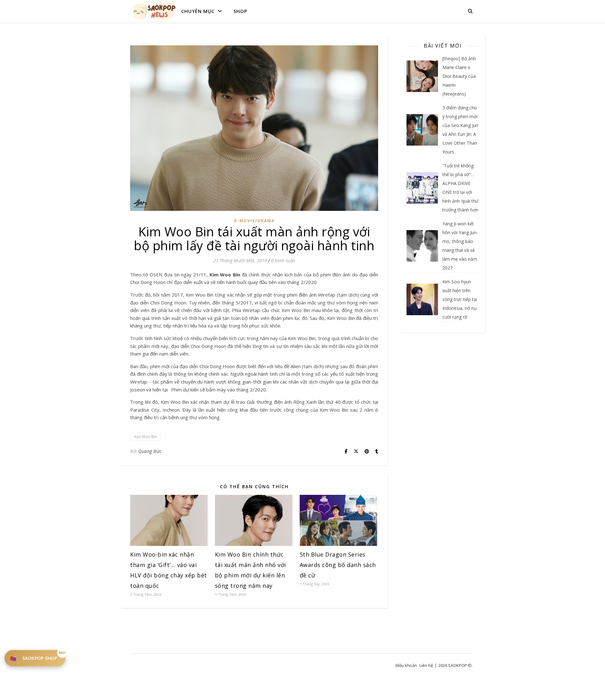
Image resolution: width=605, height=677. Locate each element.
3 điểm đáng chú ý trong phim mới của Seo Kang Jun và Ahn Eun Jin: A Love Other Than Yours (460, 130)
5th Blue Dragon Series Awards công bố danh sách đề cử (338, 565)
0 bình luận (283, 260)
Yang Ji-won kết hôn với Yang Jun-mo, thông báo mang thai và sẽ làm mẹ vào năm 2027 (460, 246)
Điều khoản (406, 665)
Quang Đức (150, 451)
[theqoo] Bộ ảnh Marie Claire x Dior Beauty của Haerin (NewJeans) (459, 76)
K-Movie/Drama (254, 220)
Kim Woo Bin (145, 436)
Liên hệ (426, 665)
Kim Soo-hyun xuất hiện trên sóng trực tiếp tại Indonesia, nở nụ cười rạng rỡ (459, 299)
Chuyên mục (198, 11)
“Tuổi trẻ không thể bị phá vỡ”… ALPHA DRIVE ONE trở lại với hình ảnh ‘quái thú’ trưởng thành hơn (460, 188)
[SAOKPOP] (154, 11)
